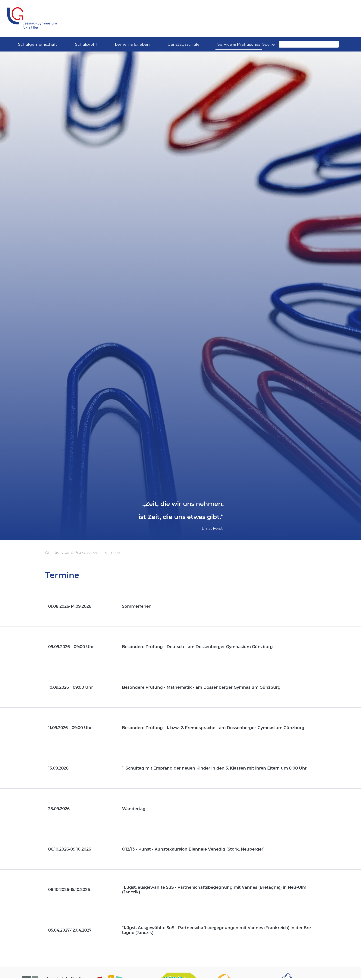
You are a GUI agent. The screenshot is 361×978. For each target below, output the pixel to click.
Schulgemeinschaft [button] (37, 44)
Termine (111, 552)
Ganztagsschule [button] (183, 44)
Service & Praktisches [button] (238, 44)
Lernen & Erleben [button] (132, 44)
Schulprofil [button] (86, 44)
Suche (268, 44)
